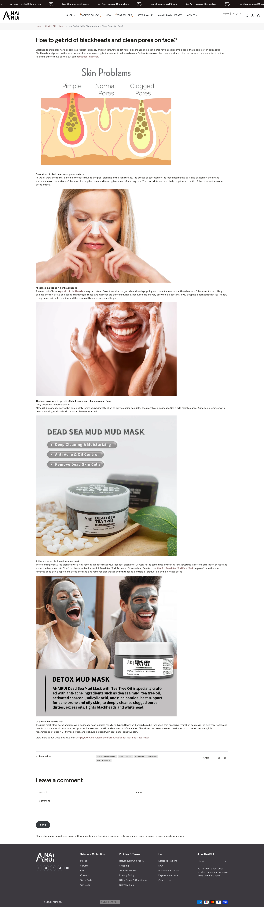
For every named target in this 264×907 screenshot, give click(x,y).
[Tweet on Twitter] (219, 758)
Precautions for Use (168, 870)
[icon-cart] (258, 15)
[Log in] (252, 15)
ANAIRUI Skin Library (54, 26)
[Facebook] (39, 868)
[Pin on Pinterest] (225, 758)
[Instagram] (53, 868)
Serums (84, 865)
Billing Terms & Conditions (133, 880)
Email (140, 792)
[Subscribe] (225, 861)
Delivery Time (126, 884)
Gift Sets (85, 884)
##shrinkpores (125, 756)
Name (43, 792)
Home (38, 26)
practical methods (88, 56)
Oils (82, 870)
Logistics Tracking (167, 860)
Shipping (124, 865)
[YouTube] (67, 868)
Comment (45, 800)
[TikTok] (60, 868)
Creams (84, 875)
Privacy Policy (126, 875)
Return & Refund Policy (131, 860)
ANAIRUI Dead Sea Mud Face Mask (175, 568)
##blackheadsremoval (106, 756)
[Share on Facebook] (213, 758)
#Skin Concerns (103, 760)
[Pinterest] (46, 868)
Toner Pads (86, 880)
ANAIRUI (57, 901)
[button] (232, 13)
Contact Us (164, 880)
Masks (83, 860)
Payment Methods (168, 875)
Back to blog (45, 756)
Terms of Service (128, 870)
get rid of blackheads (71, 291)
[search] (247, 15)
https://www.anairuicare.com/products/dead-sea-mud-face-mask (113, 737)
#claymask (139, 756)
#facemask (152, 756)
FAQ (160, 865)
